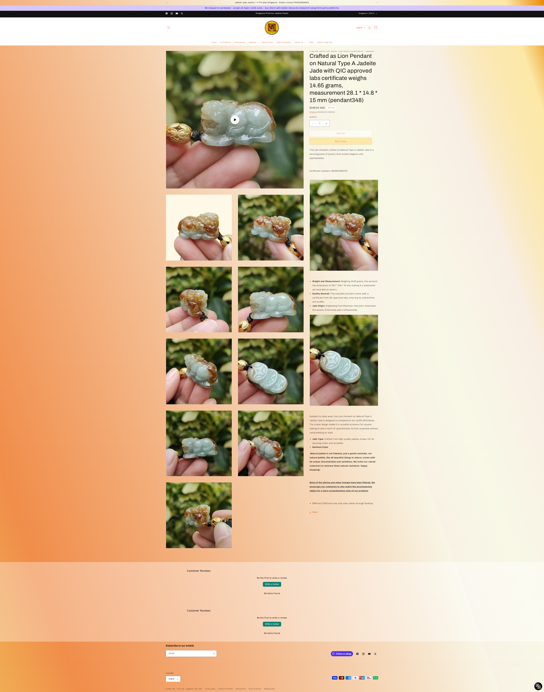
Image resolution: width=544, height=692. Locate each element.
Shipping (313, 112)
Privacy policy (210, 689)
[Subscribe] (213, 653)
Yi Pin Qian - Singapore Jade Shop (189, 689)
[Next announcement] (377, 2)
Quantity (313, 117)
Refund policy (241, 689)
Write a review (272, 584)
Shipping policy (269, 689)
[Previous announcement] (167, 2)
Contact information (225, 689)
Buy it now (340, 141)
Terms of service (255, 689)
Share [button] (314, 512)
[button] (169, 28)
